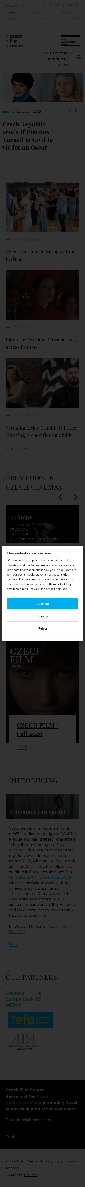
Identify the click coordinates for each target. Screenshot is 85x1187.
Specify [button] (42, 616)
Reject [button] (42, 628)
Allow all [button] (42, 603)
